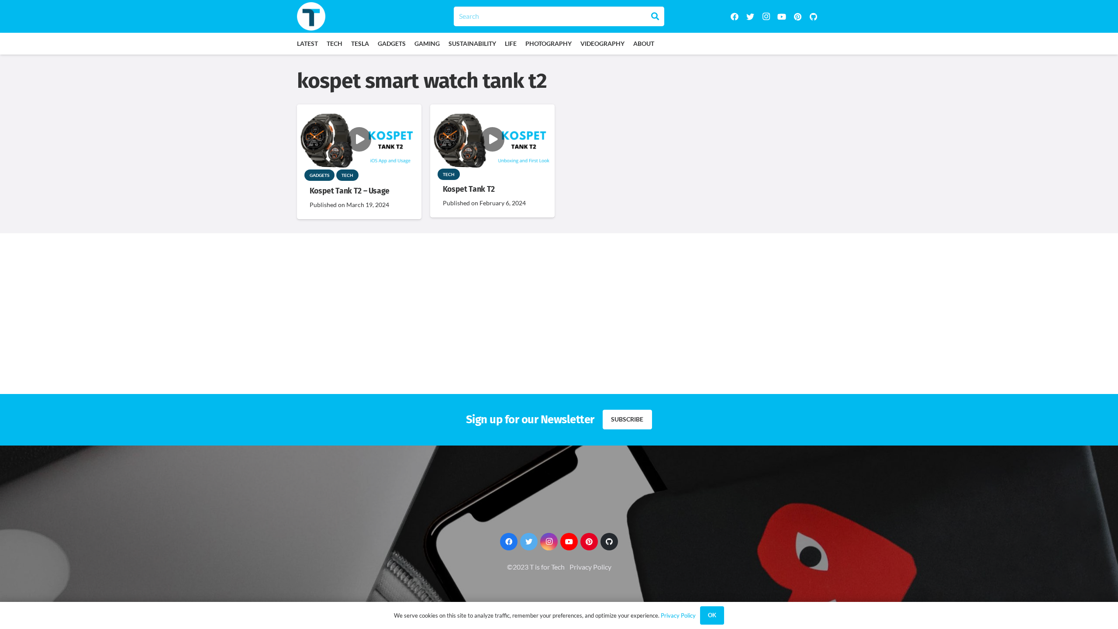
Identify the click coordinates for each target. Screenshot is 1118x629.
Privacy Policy (590, 567)
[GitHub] (813, 16)
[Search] (655, 16)
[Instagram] (766, 16)
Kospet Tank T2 (469, 189)
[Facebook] (734, 16)
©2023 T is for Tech (536, 567)
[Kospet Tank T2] (492, 110)
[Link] (311, 16)
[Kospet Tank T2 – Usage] (359, 110)
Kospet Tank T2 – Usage (350, 191)
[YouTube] (782, 16)
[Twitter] (750, 16)
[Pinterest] (797, 16)
